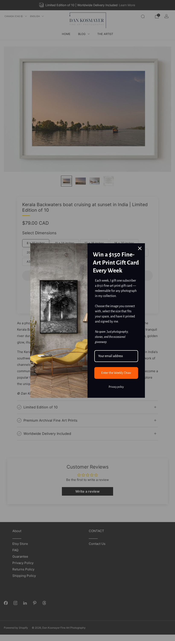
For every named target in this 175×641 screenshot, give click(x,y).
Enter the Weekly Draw (116, 373)
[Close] (140, 248)
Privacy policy (116, 386)
